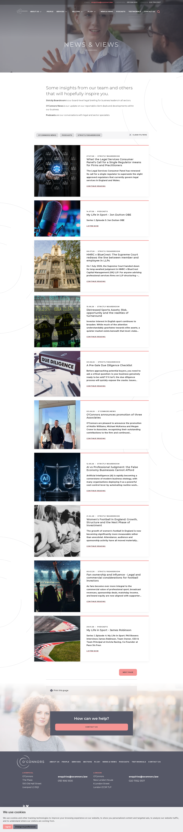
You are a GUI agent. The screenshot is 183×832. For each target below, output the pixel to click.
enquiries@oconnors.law (102, 2)
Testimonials (139, 762)
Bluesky (27, 805)
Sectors (87, 762)
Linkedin (24, 805)
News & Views (110, 762)
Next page (128, 672)
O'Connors (91, 50)
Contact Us (91, 727)
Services (76, 762)
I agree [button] (8, 827)
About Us (55, 762)
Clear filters (140, 135)
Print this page (61, 690)
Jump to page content (91, 6)
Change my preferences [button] (25, 827)
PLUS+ (97, 762)
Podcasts (67, 135)
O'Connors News (47, 135)
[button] (158, 12)
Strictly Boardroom (89, 135)
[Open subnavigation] (41, 12)
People (65, 762)
